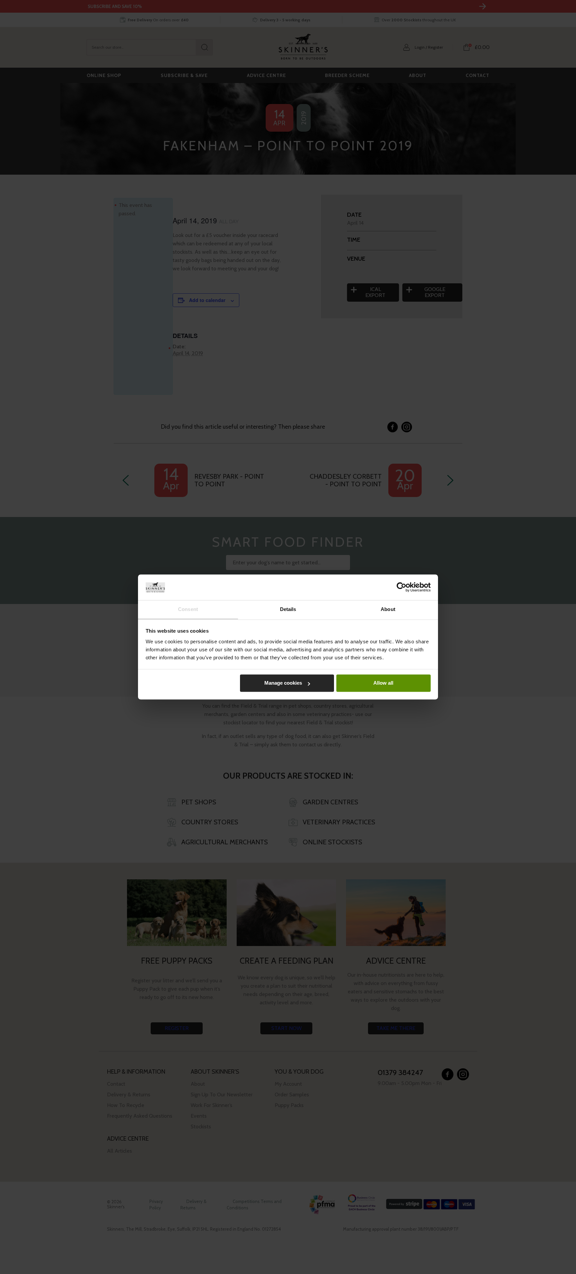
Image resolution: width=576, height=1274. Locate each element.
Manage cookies (283, 683)
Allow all (383, 683)
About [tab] (388, 609)
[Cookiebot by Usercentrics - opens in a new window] (401, 587)
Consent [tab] (188, 609)
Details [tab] (288, 609)
